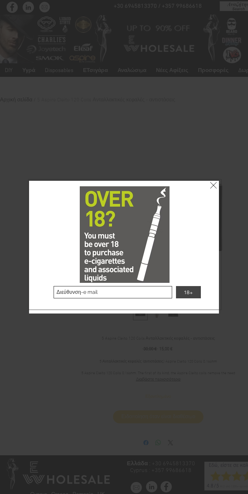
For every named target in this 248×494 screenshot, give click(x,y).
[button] (213, 185)
